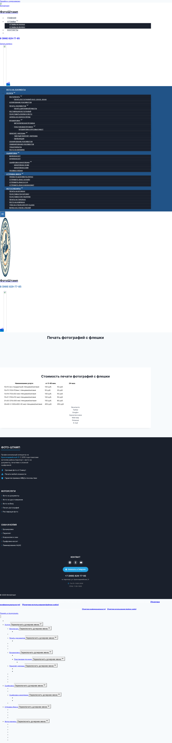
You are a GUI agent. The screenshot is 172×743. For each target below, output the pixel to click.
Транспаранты (15, 147)
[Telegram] (8, 84)
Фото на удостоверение (13, 500)
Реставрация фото (10, 512)
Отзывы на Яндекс (17, 27)
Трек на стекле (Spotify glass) (21, 205)
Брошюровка (8, 529)
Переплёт (7, 533)
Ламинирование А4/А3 (12, 545)
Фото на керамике (17, 150)
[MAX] (5, 84)
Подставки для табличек (20, 197)
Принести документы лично (21, 177)
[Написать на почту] (81, 562)
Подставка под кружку (19, 194)
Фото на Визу (8, 504)
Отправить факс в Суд (18, 182)
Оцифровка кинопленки (18, 695)
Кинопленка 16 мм (21, 165)
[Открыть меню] (2, 214)
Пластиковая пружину (23, 659)
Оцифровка (9, 686)
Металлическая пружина (24, 123)
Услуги (7, 625)
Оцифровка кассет (10, 541)
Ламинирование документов (21, 144)
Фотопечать (14, 629)
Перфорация (19, 139)
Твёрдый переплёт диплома (26, 136)
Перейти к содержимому (10, 1)
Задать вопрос (6, 44)
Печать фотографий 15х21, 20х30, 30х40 (30, 99)
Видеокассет (15, 156)
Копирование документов (20, 102)
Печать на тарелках (17, 199)
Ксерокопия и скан (10, 537)
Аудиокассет (15, 159)
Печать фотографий (11, 508)
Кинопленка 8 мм (21, 168)
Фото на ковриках (17, 202)
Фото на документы (16, 90)
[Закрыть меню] (0, 616)
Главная (11, 18)
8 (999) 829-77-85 (10, 38)
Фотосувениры (10, 721)
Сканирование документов (21, 141)
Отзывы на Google (17, 24)
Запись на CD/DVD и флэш (19, 117)
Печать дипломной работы (25, 108)
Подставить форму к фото (20, 114)
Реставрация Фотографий (20, 111)
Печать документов (17, 638)
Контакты (12, 30)
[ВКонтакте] (70, 562)
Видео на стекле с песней (20, 208)
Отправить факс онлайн (19, 180)
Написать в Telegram (77, 569)
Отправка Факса (11, 707)
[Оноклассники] (75, 562)
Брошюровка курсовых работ (31, 129)
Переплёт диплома (17, 666)
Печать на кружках (17, 191)
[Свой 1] (5, 330)
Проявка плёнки (16, 171)
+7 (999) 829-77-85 (75, 576)
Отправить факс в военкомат (21, 185)
